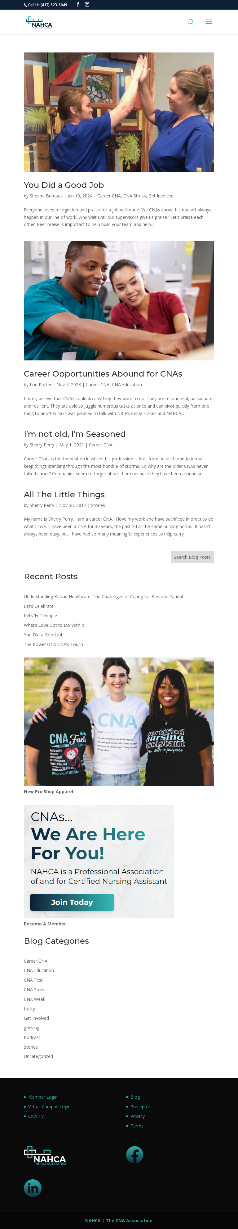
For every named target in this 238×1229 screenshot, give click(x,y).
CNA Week (34, 999)
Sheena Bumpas (46, 196)
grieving (31, 1028)
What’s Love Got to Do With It (54, 625)
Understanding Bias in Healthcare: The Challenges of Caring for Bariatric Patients (105, 596)
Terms (136, 1126)
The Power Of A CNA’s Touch (53, 644)
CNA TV (36, 1116)
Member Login (43, 1097)
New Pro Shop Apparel (48, 791)
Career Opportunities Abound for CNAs (103, 374)
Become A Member (45, 924)
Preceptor (140, 1106)
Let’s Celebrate (39, 606)
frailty (29, 1009)
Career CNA (109, 196)
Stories (98, 505)
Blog (135, 1097)
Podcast (32, 1037)
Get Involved (161, 196)
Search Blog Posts (192, 557)
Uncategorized (38, 1056)
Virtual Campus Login (49, 1106)
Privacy (137, 1116)
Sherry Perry (42, 445)
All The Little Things (64, 494)
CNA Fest (33, 980)
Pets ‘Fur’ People (40, 615)
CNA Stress (134, 196)
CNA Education (127, 384)
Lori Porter (40, 384)
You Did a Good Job (64, 185)
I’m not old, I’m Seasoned (75, 434)
